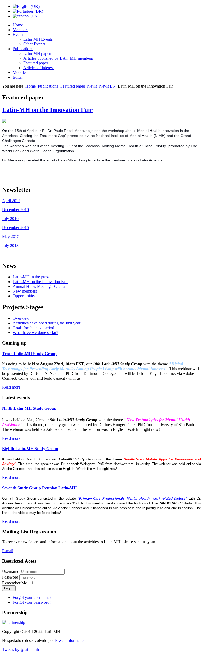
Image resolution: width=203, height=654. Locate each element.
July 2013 (10, 245)
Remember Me (14, 583)
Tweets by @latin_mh (20, 649)
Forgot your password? (32, 602)
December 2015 (15, 227)
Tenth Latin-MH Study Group (29, 353)
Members (20, 29)
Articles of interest (38, 67)
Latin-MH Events (38, 39)
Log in (8, 588)
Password (10, 577)
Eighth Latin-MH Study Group (30, 448)
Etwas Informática (70, 640)
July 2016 (10, 218)
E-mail (7, 550)
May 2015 (10, 236)
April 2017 (11, 200)
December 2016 (15, 209)
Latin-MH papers (37, 53)
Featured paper (35, 63)
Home (18, 25)
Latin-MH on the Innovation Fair (47, 109)
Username (10, 571)
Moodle (19, 72)
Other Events (34, 44)
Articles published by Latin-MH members (58, 58)
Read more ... (13, 387)
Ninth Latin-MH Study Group (29, 408)
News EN (107, 86)
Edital (17, 77)
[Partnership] (13, 622)
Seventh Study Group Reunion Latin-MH (39, 488)
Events (18, 34)
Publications (23, 48)
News (92, 86)
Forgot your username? (32, 597)
